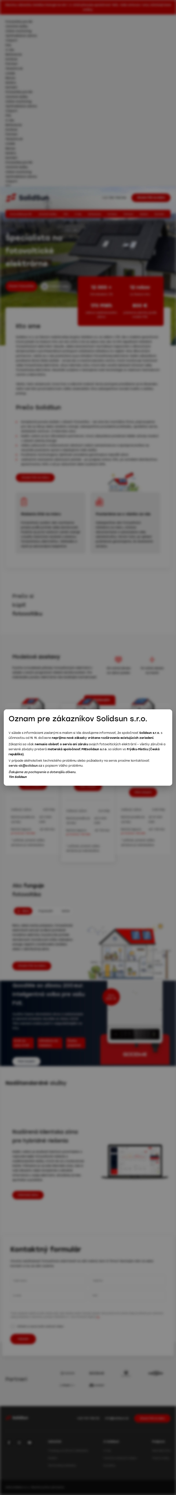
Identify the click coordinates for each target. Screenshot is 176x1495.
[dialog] (88, 747)
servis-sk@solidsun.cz (25, 765)
